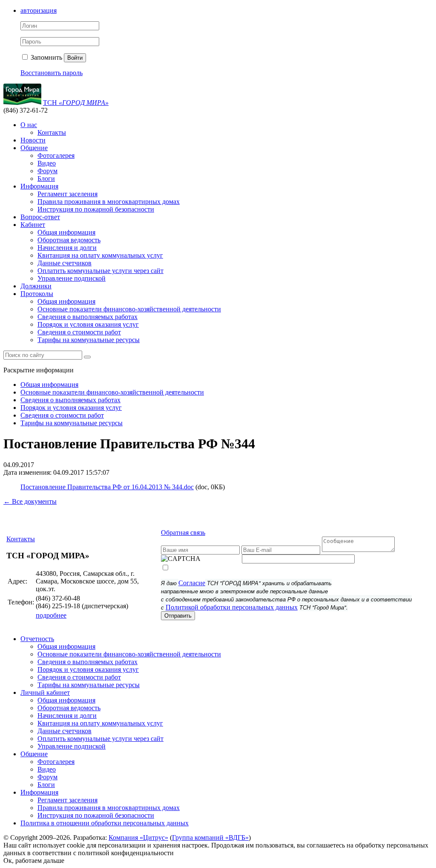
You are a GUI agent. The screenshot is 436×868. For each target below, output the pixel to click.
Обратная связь (183, 532)
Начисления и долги (67, 247)
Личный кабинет (45, 692)
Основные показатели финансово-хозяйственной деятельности (129, 309)
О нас (28, 124)
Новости (33, 140)
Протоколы (36, 293)
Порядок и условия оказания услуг (88, 324)
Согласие (191, 582)
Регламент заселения (67, 193)
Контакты (51, 132)
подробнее (51, 615)
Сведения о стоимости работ (79, 332)
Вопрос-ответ (40, 217)
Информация (39, 186)
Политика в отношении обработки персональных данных (104, 823)
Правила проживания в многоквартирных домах (108, 201)
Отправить (178, 616)
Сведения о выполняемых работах (87, 316)
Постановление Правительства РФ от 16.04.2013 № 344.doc (107, 487)
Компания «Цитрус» (138, 837)
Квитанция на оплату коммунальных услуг (100, 255)
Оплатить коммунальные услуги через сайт (100, 270)
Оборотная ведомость (68, 240)
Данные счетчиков (64, 263)
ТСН (76, 102)
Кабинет (32, 224)
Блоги (46, 178)
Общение (34, 147)
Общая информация (66, 232)
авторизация (38, 10)
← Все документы (30, 501)
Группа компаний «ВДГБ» (210, 837)
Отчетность (37, 638)
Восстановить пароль (51, 72)
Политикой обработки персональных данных (232, 607)
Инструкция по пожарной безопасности (95, 209)
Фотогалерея (56, 155)
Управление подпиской (71, 278)
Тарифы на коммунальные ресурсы (88, 339)
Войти (75, 58)
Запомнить (45, 57)
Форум (47, 170)
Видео (46, 163)
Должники (36, 286)
